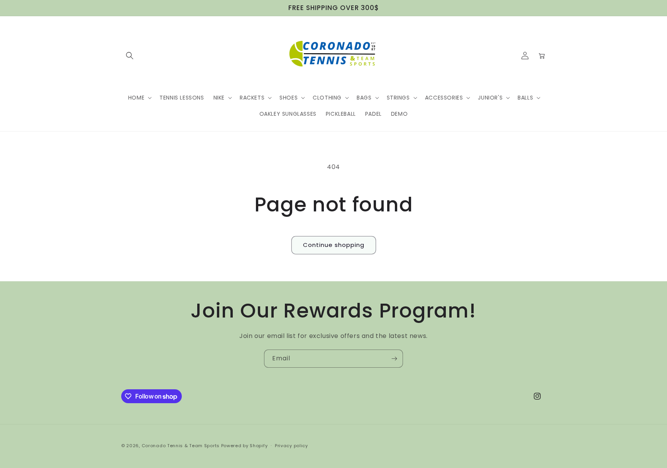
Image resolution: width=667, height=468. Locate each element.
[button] (129, 55)
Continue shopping (333, 245)
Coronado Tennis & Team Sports (181, 446)
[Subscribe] (394, 359)
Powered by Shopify (244, 446)
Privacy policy (291, 446)
